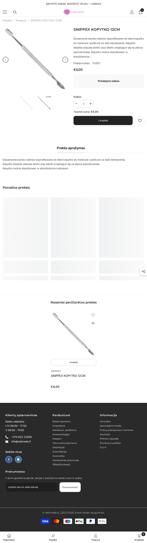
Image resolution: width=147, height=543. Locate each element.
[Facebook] (8, 459)
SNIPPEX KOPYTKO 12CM (68, 376)
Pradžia (7, 20)
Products (21, 20)
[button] (5, 60)
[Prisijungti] (132, 12)
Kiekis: (78, 96)
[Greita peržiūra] (93, 323)
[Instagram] (18, 459)
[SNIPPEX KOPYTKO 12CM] (73, 334)
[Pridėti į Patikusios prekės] (93, 315)
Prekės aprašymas (71, 148)
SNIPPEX (56, 371)
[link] (139, 120)
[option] (35, 59)
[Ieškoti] (15, 12)
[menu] (5, 12)
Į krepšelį (103, 120)
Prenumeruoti (70, 487)
